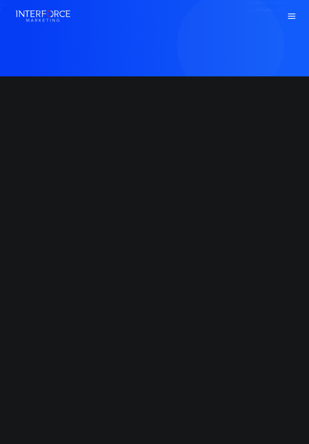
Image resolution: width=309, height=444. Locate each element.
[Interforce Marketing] (43, 16)
